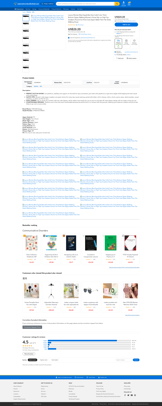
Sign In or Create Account (65, 377)
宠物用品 (29, 12)
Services (28, 9)
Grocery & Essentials (44, 9)
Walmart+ (43, 394)
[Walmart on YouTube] (132, 395)
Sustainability (17, 396)
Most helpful (55, 360)
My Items (79, 9)
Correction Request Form (32, 327)
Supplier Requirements (20, 399)
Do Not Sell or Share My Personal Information (108, 396)
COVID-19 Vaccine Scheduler (76, 386)
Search (136, 360)
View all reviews (28, 354)
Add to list (120, 58)
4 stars (45, 342)
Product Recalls (73, 396)
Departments (20, 9)
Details (128, 54)
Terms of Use (99, 386)
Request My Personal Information (105, 394)
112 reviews (81, 25)
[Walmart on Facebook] (125, 395)
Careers (73, 9)
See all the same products (132, 315)
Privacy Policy (100, 389)
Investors (16, 394)
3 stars (45, 344)
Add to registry (132, 58)
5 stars (45, 340)
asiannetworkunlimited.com (88, 37)
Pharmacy (66, 9)
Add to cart (126, 24)
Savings (34, 9)
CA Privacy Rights (101, 391)
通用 (33, 12)
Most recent (32, 360)
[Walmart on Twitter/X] (128, 395)
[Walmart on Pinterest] (135, 395)
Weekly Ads (103, 377)
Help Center (80, 377)
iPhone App (127, 386)
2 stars (45, 346)
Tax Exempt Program (74, 399)
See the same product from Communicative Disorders (124, 267)
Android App (127, 389)
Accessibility (72, 394)
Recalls (70, 391)
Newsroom (16, 391)
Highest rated (43, 360)
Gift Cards (43, 396)
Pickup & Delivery (56, 9)
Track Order (92, 377)
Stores (42, 389)
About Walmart (18, 386)
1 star (45, 349)
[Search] (117, 4)
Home (24, 12)
